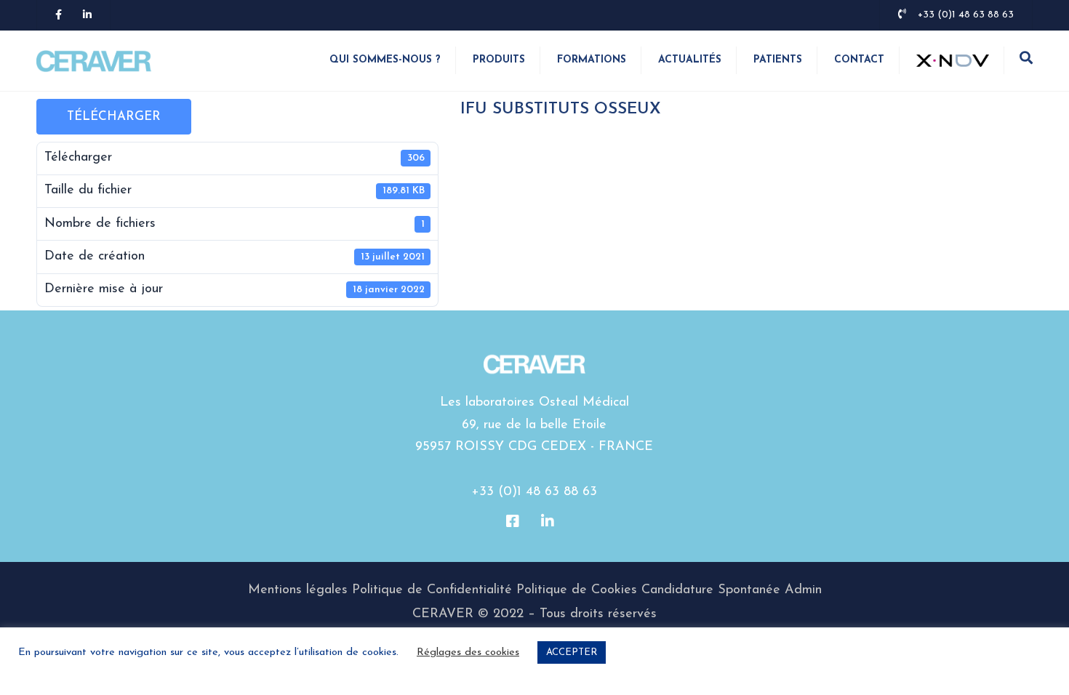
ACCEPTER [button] (571, 652)
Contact (859, 60)
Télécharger (114, 117)
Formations (591, 60)
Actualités (689, 60)
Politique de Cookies (576, 590)
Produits (499, 60)
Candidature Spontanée (710, 590)
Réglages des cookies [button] (468, 652)
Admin (803, 590)
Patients (777, 60)
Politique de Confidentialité (432, 590)
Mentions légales (298, 590)
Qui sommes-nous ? (385, 60)
